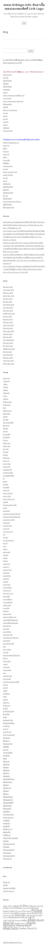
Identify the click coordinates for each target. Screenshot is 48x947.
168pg (5, 384)
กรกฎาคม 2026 (8, 290)
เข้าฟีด (5, 885)
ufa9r (5, 697)
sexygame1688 (8, 643)
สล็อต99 (6, 84)
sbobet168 (7, 626)
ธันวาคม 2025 (8, 310)
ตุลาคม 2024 (7, 352)
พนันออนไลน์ (7, 744)
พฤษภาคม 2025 (8, 331)
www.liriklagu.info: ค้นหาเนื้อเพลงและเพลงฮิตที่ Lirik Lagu (24, 7)
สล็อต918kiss (7, 782)
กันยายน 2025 (8, 319)
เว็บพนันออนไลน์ (9, 844)
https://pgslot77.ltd (10, 172)
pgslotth (6, 579)
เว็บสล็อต (6, 847)
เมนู (24, 23)
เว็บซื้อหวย (6, 835)
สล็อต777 (6, 773)
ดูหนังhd (6, 190)
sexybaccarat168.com (11, 638)
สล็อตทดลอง (7, 104)
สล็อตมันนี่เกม (8, 797)
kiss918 (5, 122)
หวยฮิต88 (6, 820)
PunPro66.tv (7, 587)
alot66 (5, 417)
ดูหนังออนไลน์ (8, 187)
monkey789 (7, 526)
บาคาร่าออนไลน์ (9, 735)
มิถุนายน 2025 (8, 328)
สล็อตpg (6, 791)
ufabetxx (6, 702)
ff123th (5, 452)
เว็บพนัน (6, 841)
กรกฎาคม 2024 (8, 361)
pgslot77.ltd (7, 570)
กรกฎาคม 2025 (8, 325)
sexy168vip (7, 632)
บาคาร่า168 (7, 98)
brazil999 (6, 437)
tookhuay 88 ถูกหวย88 (11, 682)
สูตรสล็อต (6, 811)
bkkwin (5, 428)
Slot (4, 646)
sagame (6, 151)
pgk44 (5, 558)
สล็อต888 (6, 776)
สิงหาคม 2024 (8, 358)
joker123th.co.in (9, 499)
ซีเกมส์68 (6, 714)
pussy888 (6, 160)
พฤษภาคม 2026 (8, 296)
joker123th (7, 496)
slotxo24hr (7, 661)
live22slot (6, 511)
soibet (5, 664)
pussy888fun (7, 599)
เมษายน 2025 (7, 334)
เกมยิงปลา (6, 823)
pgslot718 (6, 564)
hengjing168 (7, 470)
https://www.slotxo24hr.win (13, 101)
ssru (4, 673)
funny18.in (7, 464)
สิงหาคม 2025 (8, 322)
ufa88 (5, 691)
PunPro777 (7, 590)
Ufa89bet (6, 694)
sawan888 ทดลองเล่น (10, 620)
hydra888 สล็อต (8, 475)
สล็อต (5, 758)
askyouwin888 (8, 422)
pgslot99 (6, 573)
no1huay (6, 529)
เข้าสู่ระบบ (6, 882)
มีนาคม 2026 (7, 302)
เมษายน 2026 (7, 299)
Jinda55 (5, 484)
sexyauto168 (7, 635)
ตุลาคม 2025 (7, 316)
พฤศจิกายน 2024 (9, 349)
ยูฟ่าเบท (5, 750)
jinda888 (6, 487)
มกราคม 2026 (8, 307)
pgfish (5, 549)
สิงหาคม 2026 (8, 287)
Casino (5, 440)
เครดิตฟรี (6, 826)
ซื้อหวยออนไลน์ (8, 207)
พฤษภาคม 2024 (8, 363)
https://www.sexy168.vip (12, 201)
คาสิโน (5, 708)
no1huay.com (8, 531)
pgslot (5, 92)
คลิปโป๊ (5, 107)
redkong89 (7, 605)
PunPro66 (6, 585)
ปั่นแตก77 (6, 741)
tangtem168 (7, 676)
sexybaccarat (8, 166)
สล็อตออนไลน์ (8, 800)
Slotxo (5, 658)
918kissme (7, 405)
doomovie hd (8, 131)
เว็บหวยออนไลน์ (8, 850)
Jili (3, 478)
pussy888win (7, 602)
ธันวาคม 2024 (8, 346)
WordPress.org (8, 891)
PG (4, 534)
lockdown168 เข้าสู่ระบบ (11, 514)
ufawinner (6, 705)
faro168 (5, 449)
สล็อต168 (6, 761)
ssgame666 (7, 670)
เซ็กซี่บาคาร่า (7, 829)
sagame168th (38, 913)
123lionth (6, 381)
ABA (4, 408)
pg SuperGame (8, 540)
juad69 (5, 502)
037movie (6, 378)
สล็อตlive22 (7, 788)
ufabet (5, 699)
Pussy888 (6, 596)
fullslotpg (6, 458)
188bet (5, 390)
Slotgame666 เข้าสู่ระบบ (11, 655)
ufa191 (5, 688)
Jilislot (5, 481)
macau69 (6, 523)
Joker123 (6, 490)
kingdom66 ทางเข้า (10, 505)
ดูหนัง (5, 148)
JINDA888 (6, 89)
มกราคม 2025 (8, 343)
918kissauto (7, 402)
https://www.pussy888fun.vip (13, 95)
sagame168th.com (9, 617)
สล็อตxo (6, 794)
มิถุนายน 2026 (8, 293)
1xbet (5, 396)
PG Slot (5, 537)
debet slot (6, 443)
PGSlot (5, 561)
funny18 (6, 461)
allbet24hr (6, 414)
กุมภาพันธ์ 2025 (8, 340)
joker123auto (8, 493)
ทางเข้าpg (6, 726)
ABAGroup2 (7, 411)
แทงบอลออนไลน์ (9, 856)
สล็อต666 (6, 770)
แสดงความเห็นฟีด (9, 888)
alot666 (5, 419)
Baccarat (6, 425)
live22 (5, 181)
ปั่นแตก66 (6, 738)
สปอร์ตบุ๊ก (6, 755)
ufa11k (5, 685)
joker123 (6, 145)
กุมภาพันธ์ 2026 (8, 305)
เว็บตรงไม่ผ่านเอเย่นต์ (10, 838)
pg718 (5, 543)
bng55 (5, 431)
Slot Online (7, 649)
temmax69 (7, 679)
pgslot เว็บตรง (8, 175)
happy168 (6, 467)
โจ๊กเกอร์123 (7, 75)
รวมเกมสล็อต (7, 753)
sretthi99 (6, 667)
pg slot (5, 113)
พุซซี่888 (6, 163)
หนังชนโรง (7, 184)
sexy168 (6, 629)
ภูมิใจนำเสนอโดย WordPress (12, 942)
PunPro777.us (8, 593)
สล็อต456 (6, 764)
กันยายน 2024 (8, 355)
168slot (5, 387)
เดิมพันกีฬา (7, 832)
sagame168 (7, 614)
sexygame (6, 641)
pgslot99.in (7, 576)
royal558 (6, 608)
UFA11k (5, 917)
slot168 (5, 78)
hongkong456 (8, 473)
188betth (6, 128)
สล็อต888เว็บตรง (8, 779)
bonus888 (6, 434)
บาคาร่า (5, 729)
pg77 (5, 546)
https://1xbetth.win (10, 110)
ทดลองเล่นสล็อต (8, 723)
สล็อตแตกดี (7, 809)
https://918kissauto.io (11, 142)
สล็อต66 (6, 767)
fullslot (5, 455)
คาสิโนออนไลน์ (8, 711)
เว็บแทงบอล (7, 853)
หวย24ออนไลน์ (8, 814)
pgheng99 (6, 552)
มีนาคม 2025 (7, 337)
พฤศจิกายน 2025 (9, 313)
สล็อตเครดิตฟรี (8, 803)
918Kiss (5, 399)
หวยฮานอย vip (8, 817)
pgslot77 (6, 567)
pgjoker (5, 555)
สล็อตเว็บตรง (7, 81)
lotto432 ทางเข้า (9, 520)
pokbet (5, 582)
